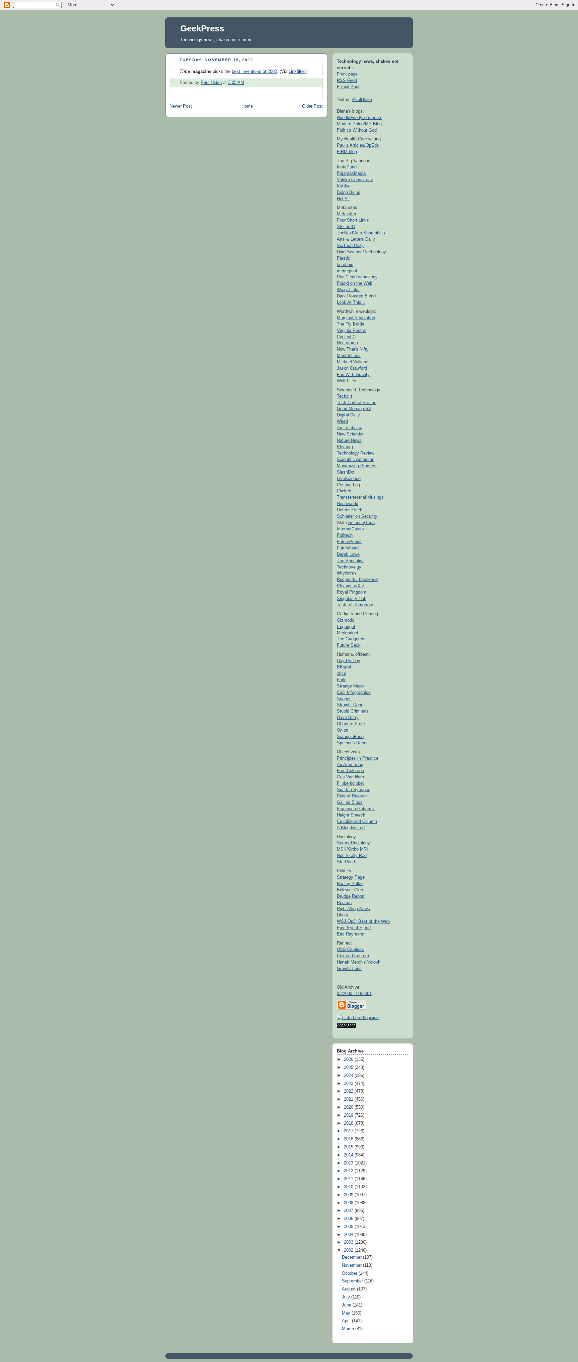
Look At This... (351, 302)
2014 (349, 1155)
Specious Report (353, 742)
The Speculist (350, 560)
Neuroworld (347, 503)
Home (247, 106)
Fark (341, 679)
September (353, 1281)
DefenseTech (349, 509)
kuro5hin (345, 264)
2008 (349, 1203)
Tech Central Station (356, 402)
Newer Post (181, 106)
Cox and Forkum (353, 955)
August (349, 1289)
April (347, 1321)
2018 (349, 1123)
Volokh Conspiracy (355, 179)
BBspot (344, 666)
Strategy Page (351, 877)
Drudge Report (351, 896)
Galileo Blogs (350, 802)
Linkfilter (297, 71)
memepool (347, 270)
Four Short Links (353, 220)
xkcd (341, 673)
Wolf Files (346, 380)
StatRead (346, 861)
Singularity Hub (351, 598)
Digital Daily (348, 414)
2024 (349, 1075)
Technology (375, 251)
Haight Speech (351, 815)
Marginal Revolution (356, 317)
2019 (349, 1115)
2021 (349, 1099)
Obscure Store (351, 723)
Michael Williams (353, 361)
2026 (349, 1059)
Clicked (344, 490)
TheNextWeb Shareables (361, 232)
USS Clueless (350, 949)
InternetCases (350, 528)
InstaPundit (348, 166)
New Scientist (350, 434)
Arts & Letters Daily (356, 239)
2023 (349, 1083)
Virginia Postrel (351, 330)
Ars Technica (349, 427)
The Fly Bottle (350, 324)
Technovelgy (349, 567)
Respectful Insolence (357, 579)
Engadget (346, 626)
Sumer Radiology (353, 842)
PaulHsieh (362, 99)
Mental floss (349, 355)
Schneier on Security (357, 516)
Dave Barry (348, 717)
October (350, 1273)
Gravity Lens (349, 968)
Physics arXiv (350, 585)
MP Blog (373, 123)
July (346, 1297)
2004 (349, 1234)
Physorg (345, 446)
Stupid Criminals (353, 711)
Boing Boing (348, 192)
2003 (349, 1242)
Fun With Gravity (353, 374)
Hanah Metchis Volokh (358, 962)
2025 (349, 1067)
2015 (349, 1147)
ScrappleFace (350, 736)
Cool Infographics (354, 692)
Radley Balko (350, 883)
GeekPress (202, 28)
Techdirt (344, 396)
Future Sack (349, 645)
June (347, 1305)
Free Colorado (350, 770)
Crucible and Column (357, 821)
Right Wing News (353, 908)
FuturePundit (349, 541)
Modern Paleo (350, 123)
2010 (349, 1187)
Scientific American (355, 459)
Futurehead (348, 547)
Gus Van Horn (350, 776)
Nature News (349, 440)
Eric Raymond (350, 934)
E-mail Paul (348, 86)
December (352, 1257)
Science (355, 251)
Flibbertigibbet (350, 783)
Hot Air (343, 198)
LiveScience (349, 478)
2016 (349, 1139)
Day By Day (348, 660)
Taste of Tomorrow (355, 604)
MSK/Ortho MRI (352, 849)
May (347, 1313)
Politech (345, 535)
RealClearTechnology (357, 276)
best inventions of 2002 (254, 71)
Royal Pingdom (351, 592)
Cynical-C (346, 336)
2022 (349, 1091)
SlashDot (346, 472)
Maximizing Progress (357, 465)
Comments (371, 117)
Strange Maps (350, 686)
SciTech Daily (350, 245)
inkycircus (347, 573)
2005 (349, 1226)
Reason (344, 902)
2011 (349, 1179)
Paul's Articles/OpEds (358, 145)
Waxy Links (348, 289)
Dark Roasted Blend (356, 295)
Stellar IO (346, 226)
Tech (370, 522)
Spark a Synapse (353, 789)
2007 (349, 1210)
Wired (342, 421)
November (352, 1265)
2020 (349, 1107)
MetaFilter (346, 213)
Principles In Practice (357, 758)
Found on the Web (354, 283)
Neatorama (347, 342)
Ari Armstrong (350, 764)
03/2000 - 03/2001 (354, 993)
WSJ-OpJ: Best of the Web (363, 921)
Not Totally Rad (352, 855)
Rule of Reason (352, 795)
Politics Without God (357, 130)
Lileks (342, 914)
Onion (342, 730)
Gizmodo (345, 620)
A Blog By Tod (351, 827)
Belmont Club (350, 889)
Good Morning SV (354, 408)
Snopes (344, 698)
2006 (349, 1218)
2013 (349, 1163)
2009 (349, 1195)
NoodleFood (348, 117)
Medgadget (347, 632)
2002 (349, 1250)
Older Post (312, 106)
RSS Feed (347, 80)
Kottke (343, 186)
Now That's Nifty (353, 349)
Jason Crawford (352, 368)
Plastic (343, 258)
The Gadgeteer (351, 638)
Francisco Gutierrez (356, 808)
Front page (347, 74)
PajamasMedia (351, 173)
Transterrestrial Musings (360, 497)
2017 (349, 1131)
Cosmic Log (348, 484)
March (348, 1329)
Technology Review (355, 453)
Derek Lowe (348, 554)
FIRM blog (347, 151)
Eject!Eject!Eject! (354, 927)
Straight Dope (350, 704)
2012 (349, 1170)
